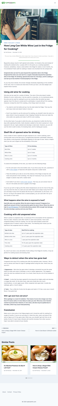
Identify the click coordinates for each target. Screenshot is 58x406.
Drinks (5, 42)
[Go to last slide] (4, 361)
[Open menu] (55, 3)
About (4, 392)
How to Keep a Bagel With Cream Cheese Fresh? (13, 330)
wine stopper (14, 169)
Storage (18, 42)
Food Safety (11, 42)
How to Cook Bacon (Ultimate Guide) (45, 329)
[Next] (54, 361)
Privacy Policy (17, 392)
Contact (9, 392)
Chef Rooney (8, 52)
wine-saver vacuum (26, 182)
